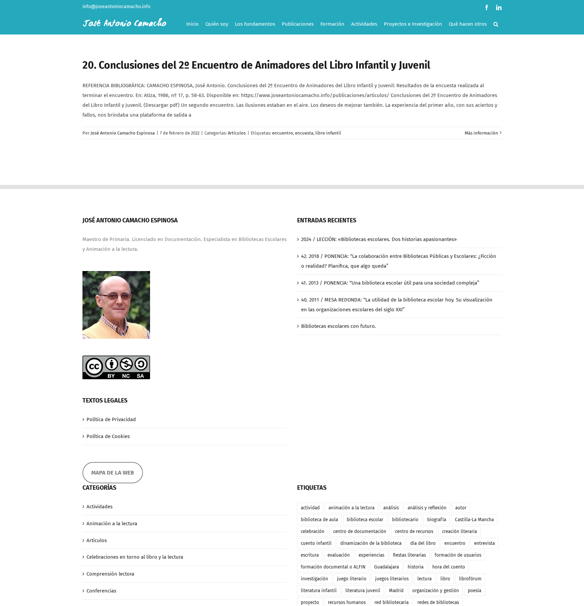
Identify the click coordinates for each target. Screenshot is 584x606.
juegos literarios (392, 579)
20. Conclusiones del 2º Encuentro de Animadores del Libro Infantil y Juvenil (256, 65)
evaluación (338, 555)
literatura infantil (319, 590)
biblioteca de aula (319, 520)
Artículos (237, 133)
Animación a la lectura (112, 523)
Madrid (396, 590)
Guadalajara (386, 567)
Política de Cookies (108, 436)
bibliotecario (405, 520)
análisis (391, 508)
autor (460, 508)
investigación (314, 579)
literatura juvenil (362, 590)
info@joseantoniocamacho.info (116, 6)
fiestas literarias (409, 555)
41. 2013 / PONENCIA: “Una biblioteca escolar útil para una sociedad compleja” (390, 283)
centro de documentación (359, 531)
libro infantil (328, 133)
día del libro (423, 543)
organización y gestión (435, 590)
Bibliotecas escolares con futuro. (338, 326)
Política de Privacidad (111, 419)
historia (415, 567)
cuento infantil (316, 543)
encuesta (304, 133)
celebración (312, 531)
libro (445, 579)
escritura (310, 555)
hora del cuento (448, 567)
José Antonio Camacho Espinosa (123, 133)
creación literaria (459, 531)
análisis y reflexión (427, 508)
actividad (310, 508)
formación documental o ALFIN (333, 567)
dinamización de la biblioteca (371, 543)
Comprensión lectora (110, 574)
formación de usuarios (458, 555)
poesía (474, 590)
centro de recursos (414, 531)
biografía (436, 520)
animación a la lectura (351, 508)
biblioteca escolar (365, 520)
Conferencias (101, 591)
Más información (481, 133)
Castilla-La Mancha (474, 520)
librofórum (470, 579)
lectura (424, 579)
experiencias (371, 555)
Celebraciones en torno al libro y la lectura (135, 557)
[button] (496, 24)
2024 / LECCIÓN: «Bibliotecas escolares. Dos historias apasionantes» (379, 239)
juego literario (351, 579)
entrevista (484, 543)
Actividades (100, 507)
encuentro (282, 133)
